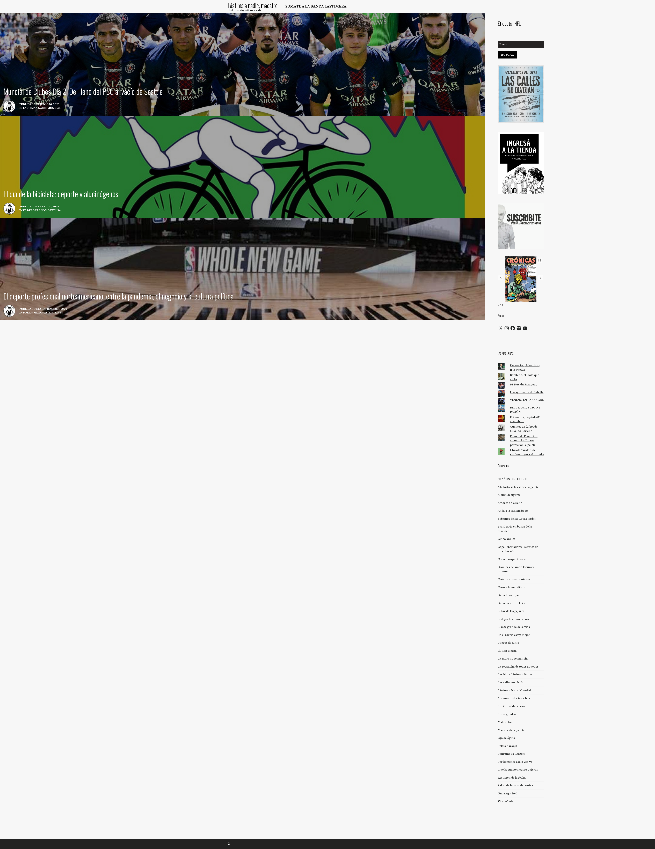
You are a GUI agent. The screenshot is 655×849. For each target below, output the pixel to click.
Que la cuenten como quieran (518, 769)
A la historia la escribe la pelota (518, 487)
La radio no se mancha (513, 658)
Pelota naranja (507, 746)
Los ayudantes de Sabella (526, 392)
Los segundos (507, 714)
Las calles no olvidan (512, 682)
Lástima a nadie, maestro (253, 5)
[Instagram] (506, 328)
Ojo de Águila (507, 738)
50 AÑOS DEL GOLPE (512, 479)
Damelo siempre (509, 595)
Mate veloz (505, 722)
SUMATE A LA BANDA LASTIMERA (315, 6)
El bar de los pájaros (511, 611)
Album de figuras (509, 494)
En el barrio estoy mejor (514, 634)
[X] (500, 328)
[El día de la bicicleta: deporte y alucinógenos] (242, 167)
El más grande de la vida (514, 626)
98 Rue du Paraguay (523, 384)
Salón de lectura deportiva (515, 785)
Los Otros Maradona (511, 706)
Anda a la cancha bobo (513, 510)
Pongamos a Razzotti (511, 753)
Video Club (505, 801)
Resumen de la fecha (512, 777)
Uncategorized (507, 793)
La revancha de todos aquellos (518, 666)
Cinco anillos (506, 538)
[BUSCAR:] (521, 46)
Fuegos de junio (508, 642)
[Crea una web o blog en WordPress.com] (229, 844)
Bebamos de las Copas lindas (517, 518)
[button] (500, 277)
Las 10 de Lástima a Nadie (515, 674)
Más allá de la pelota (511, 730)
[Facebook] (512, 328)
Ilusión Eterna (507, 650)
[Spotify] (519, 328)
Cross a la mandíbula (512, 587)
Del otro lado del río (511, 603)
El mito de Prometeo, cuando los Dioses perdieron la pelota (524, 441)
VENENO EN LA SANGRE (527, 399)
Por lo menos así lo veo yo (515, 761)
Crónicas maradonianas (514, 579)
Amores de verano (510, 502)
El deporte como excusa (514, 619)
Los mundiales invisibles (514, 698)
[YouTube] (525, 328)
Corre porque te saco (512, 559)
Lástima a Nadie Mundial (514, 690)
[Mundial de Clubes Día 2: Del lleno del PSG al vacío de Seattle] (242, 64)
